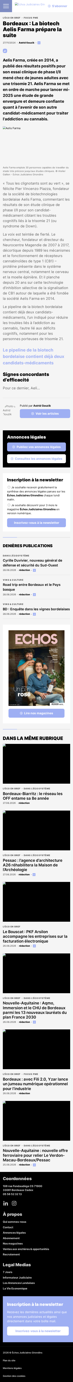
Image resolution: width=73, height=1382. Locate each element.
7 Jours (7, 1272)
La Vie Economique (15, 1288)
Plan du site (9, 1360)
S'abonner (59, 6)
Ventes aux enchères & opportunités (26, 1249)
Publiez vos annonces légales (39, 447)
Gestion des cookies (14, 1376)
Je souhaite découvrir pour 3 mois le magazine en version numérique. (33, 509)
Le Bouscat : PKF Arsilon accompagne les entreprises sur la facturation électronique (35, 936)
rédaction (24, 570)
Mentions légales (12, 1368)
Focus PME (31, 17)
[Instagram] (14, 1203)
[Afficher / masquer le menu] (6, 6)
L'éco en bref (12, 17)
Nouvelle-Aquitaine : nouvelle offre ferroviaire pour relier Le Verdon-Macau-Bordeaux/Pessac (35, 1155)
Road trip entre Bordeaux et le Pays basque (31, 587)
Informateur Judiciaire (17, 1277)
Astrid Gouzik (26, 42)
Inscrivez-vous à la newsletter (36, 523)
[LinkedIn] (6, 1203)
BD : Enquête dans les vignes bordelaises (36, 609)
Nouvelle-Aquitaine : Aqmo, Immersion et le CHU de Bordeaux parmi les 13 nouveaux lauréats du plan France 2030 (35, 1010)
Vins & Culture (13, 580)
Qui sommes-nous (14, 1221)
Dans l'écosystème (16, 555)
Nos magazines (13, 1243)
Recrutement (11, 1254)
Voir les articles (47, 413)
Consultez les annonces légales (38, 458)
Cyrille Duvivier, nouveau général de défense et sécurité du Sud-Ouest (32, 562)
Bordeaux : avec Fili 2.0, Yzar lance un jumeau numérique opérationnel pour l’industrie (35, 1084)
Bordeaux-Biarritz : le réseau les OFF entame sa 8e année (33, 796)
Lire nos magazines (38, 713)
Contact (8, 1227)
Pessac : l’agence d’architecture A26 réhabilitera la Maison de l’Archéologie (32, 865)
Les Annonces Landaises (19, 1283)
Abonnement (11, 1238)
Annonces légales (14, 1232)
